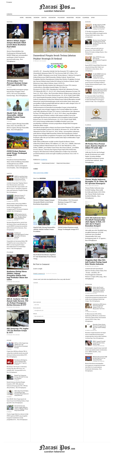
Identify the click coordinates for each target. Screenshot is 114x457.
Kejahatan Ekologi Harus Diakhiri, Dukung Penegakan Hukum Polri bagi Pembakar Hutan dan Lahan (17, 275)
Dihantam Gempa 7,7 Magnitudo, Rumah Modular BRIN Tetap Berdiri (19, 198)
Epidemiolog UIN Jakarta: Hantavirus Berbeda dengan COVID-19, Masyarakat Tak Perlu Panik (95, 307)
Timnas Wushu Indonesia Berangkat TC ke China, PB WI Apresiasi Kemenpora (96, 181)
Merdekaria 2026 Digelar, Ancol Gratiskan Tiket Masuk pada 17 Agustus (20, 361)
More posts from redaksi (40, 173)
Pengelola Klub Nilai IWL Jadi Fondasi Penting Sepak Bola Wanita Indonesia (96, 262)
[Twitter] (51, 66)
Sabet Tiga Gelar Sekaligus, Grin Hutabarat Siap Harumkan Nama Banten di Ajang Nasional (21, 393)
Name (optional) (37, 302)
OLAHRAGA (86, 17)
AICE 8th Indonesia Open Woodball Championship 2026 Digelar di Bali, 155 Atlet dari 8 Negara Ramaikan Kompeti (95, 222)
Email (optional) (37, 307)
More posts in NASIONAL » (75, 178)
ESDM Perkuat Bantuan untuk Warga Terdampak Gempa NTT (17, 153)
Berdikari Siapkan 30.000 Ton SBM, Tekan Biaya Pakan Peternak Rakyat (99, 26)
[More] (65, 66)
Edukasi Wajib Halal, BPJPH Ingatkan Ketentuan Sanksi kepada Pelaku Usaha (100, 90)
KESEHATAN (52, 17)
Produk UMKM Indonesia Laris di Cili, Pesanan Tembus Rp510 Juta (99, 75)
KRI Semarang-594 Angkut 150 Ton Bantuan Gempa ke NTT (17, 330)
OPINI (93, 17)
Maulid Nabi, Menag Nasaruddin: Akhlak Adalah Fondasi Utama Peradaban (16, 116)
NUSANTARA (70, 17)
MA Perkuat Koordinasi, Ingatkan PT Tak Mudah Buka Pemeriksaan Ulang (44, 257)
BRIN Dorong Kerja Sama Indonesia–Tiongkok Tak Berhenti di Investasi (20, 178)
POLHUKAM (61, 17)
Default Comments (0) (39, 273)
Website (35, 313)
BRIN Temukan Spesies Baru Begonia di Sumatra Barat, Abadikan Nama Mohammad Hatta (20, 216)
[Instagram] (58, 66)
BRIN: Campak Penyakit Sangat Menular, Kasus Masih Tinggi (99, 343)
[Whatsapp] (55, 66)
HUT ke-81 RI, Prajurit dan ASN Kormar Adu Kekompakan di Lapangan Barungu (21, 345)
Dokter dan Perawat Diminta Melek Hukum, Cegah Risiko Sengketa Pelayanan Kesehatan (99, 289)
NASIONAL (29, 17)
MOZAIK (78, 17)
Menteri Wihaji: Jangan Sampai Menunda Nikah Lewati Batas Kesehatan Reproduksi (16, 44)
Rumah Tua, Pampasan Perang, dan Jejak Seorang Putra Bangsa (21, 377)
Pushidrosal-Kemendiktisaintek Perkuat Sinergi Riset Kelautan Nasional (21, 235)
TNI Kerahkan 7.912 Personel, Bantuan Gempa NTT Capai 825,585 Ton (17, 83)
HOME (22, 17)
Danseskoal (36, 163)
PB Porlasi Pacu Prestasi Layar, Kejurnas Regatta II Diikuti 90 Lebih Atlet (95, 146)
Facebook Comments (51, 273)
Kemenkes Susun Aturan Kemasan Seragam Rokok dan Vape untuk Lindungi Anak (99, 327)
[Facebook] (48, 66)
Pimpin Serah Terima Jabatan (63, 163)
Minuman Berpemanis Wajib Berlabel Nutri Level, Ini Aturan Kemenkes (100, 358)
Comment (35, 282)
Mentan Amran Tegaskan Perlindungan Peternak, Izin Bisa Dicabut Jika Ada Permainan (99, 42)
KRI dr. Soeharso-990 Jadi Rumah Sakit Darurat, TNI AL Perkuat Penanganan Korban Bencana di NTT (17, 302)
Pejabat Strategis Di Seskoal (48, 163)
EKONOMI (36, 17)
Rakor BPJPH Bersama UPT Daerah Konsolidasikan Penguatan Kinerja (100, 59)
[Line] (62, 66)
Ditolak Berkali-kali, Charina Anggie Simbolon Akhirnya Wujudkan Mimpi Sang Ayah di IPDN (21, 408)
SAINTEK (44, 17)
